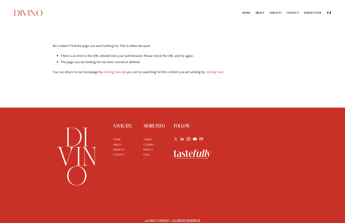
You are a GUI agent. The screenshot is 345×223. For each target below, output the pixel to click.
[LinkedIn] (182, 139)
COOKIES (148, 144)
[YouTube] (195, 139)
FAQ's (146, 154)
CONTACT (119, 154)
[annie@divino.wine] (201, 139)
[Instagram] (188, 139)
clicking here (112, 71)
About (260, 13)
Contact (293, 13)
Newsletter (312, 13)
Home (246, 13)
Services (275, 13)
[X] (176, 139)
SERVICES (118, 149)
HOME (117, 139)
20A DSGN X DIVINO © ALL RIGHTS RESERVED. (172, 220)
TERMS (147, 139)
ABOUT (117, 144)
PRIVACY (148, 149)
